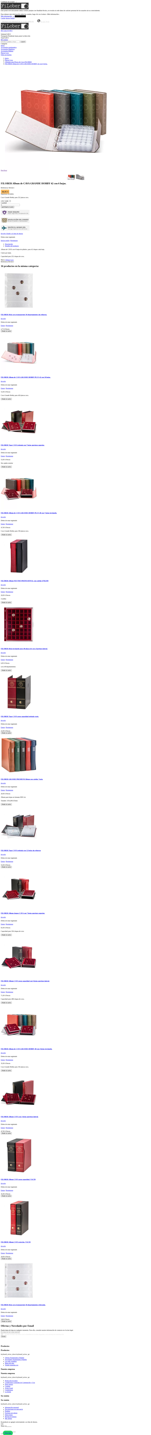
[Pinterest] (11, 1426)
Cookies (7, 1386)
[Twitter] (9, 1426)
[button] (75, 31)
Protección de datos (11, 1381)
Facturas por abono (11, 1413)
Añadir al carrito (7, 207)
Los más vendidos (11, 1361)
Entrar (3, 325)
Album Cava (9, 260)
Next (5, 170)
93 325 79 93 (45, 22)
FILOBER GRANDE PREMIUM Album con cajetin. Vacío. (22, 779)
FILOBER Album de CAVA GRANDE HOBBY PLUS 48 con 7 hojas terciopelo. (29, 513)
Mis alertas (8, 1418)
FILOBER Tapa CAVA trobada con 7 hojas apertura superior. (22, 445)
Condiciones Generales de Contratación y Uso (20, 1382)
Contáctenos (9, 1390)
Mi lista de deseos (10, 1417)
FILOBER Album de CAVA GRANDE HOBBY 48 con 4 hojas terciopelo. (26, 1049)
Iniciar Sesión (10, 18)
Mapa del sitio (9, 1363)
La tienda (8, 1392)
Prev (2, 170)
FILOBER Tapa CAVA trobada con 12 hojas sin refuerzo (21, 850)
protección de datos (110, 1342)
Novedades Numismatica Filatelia (16, 1359)
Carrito (3, 18)
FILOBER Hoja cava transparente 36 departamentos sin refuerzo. (24, 314)
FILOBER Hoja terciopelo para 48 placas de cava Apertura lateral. (24, 649)
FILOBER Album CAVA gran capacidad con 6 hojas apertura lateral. (25, 981)
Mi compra (4, 40)
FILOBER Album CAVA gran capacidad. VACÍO (18, 1179)
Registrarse (14, 240)
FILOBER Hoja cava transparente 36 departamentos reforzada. (23, 1305)
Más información (7, 16)
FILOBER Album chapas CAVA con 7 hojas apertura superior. (23, 913)
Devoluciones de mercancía (14, 1409)
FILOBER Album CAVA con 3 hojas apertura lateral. (19, 1117)
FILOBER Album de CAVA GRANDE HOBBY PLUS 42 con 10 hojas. (26, 377)
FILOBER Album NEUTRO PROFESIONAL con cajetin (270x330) (24, 581)
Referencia (4, 262)
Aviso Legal (9, 1388)
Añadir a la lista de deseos (12, 233)
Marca (3, 260)
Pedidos (7, 1411)
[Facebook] (7, 1426)
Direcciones (9, 1415)
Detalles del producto (12, 246)
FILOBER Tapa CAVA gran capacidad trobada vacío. (20, 716)
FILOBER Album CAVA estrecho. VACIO (16, 1242)
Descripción (9, 244)
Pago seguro (9, 1384)
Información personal (12, 1407)
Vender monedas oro (11, 1365)
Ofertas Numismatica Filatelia (14, 1358)
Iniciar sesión (5, 240)
